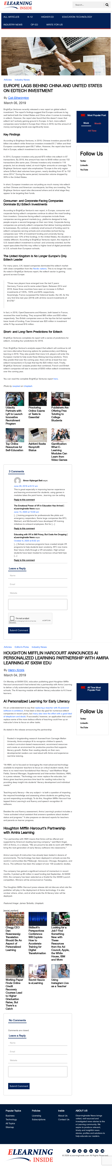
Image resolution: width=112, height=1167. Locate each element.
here (56, 379)
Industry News (13, 24)
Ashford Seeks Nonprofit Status (37, 447)
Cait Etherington (18, 97)
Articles (8, 79)
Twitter (83, 161)
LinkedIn (84, 165)
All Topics (10, 1123)
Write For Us (54, 24)
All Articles (11, 16)
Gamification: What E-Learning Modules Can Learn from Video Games (59, 451)
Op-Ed (34, 24)
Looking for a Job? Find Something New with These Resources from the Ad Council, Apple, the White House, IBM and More (60, 943)
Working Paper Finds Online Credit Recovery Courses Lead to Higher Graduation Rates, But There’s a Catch (14, 994)
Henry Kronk (16, 670)
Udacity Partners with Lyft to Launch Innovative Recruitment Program (14, 415)
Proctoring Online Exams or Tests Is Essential (37, 412)
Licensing (36, 1115)
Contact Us (63, 1119)
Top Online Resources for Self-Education (14, 447)
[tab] (86, 123)
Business (10, 1115)
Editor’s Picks (22, 647)
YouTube (84, 169)
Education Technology (77, 16)
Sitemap (10, 1127)
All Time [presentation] (92, 130)
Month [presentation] (97, 123)
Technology (11, 1119)
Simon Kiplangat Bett (32, 480)
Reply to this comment (24, 499)
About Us (63, 1115)
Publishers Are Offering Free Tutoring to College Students (60, 414)
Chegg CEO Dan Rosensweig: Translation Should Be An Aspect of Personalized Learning (14, 938)
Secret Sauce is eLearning (37, 981)
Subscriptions (39, 1119)
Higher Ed (47, 16)
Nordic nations (40, 268)
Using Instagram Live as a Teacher (60, 983)
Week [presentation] (86, 123)
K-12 (30, 16)
